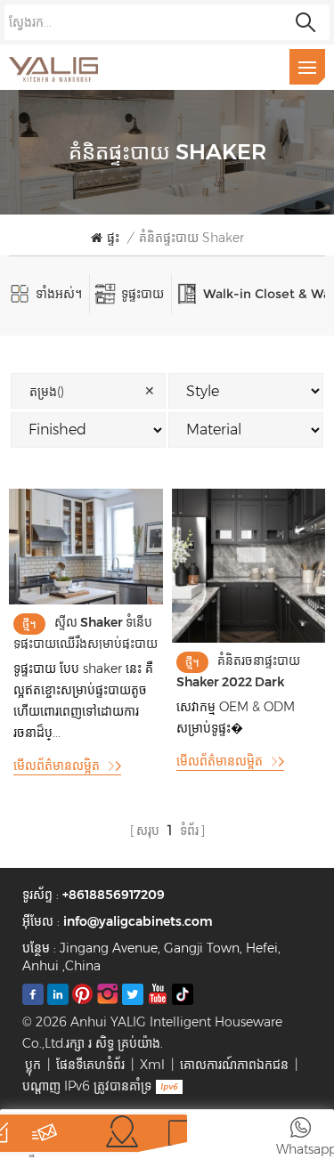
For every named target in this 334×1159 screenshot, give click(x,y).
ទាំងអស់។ (59, 294)
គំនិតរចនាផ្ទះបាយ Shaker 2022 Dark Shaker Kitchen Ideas (240, 669)
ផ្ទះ (113, 238)
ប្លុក (33, 1065)
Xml (152, 1065)
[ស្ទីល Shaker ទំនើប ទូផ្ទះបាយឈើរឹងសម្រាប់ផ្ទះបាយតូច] (86, 600)
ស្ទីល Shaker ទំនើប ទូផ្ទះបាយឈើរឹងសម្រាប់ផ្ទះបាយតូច (85, 631)
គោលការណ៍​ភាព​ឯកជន (234, 1065)
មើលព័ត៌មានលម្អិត (56, 766)
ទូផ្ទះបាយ (142, 294)
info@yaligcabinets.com (138, 921)
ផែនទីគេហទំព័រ (90, 1065)
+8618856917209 (113, 895)
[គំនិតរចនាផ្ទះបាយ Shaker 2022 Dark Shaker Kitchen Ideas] (248, 638)
